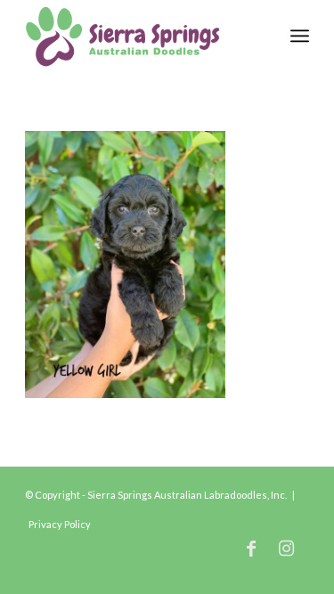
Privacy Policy (60, 524)
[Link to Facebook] (251, 547)
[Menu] (299, 35)
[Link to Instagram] (286, 547)
